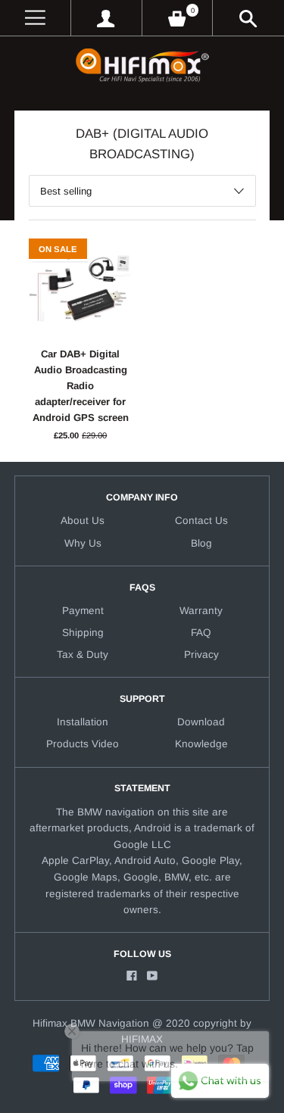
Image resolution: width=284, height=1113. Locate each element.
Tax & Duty (82, 654)
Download (201, 722)
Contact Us (201, 520)
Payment (83, 610)
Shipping (83, 632)
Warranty (201, 610)
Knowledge (201, 744)
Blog (201, 543)
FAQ (201, 632)
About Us (83, 520)
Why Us (82, 543)
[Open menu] (35, 17)
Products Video (82, 744)
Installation (82, 722)
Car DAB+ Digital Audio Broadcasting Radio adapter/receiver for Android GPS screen (81, 385)
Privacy (201, 654)
